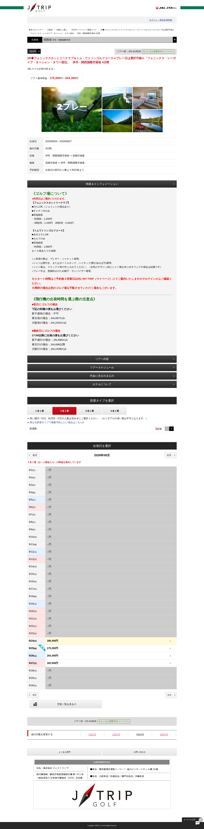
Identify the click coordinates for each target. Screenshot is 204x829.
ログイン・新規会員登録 (160, 20)
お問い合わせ (139, 752)
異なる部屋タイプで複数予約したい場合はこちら (56, 422)
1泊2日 (92, 734)
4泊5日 (164, 734)
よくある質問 (64, 752)
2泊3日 (116, 734)
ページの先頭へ (193, 820)
